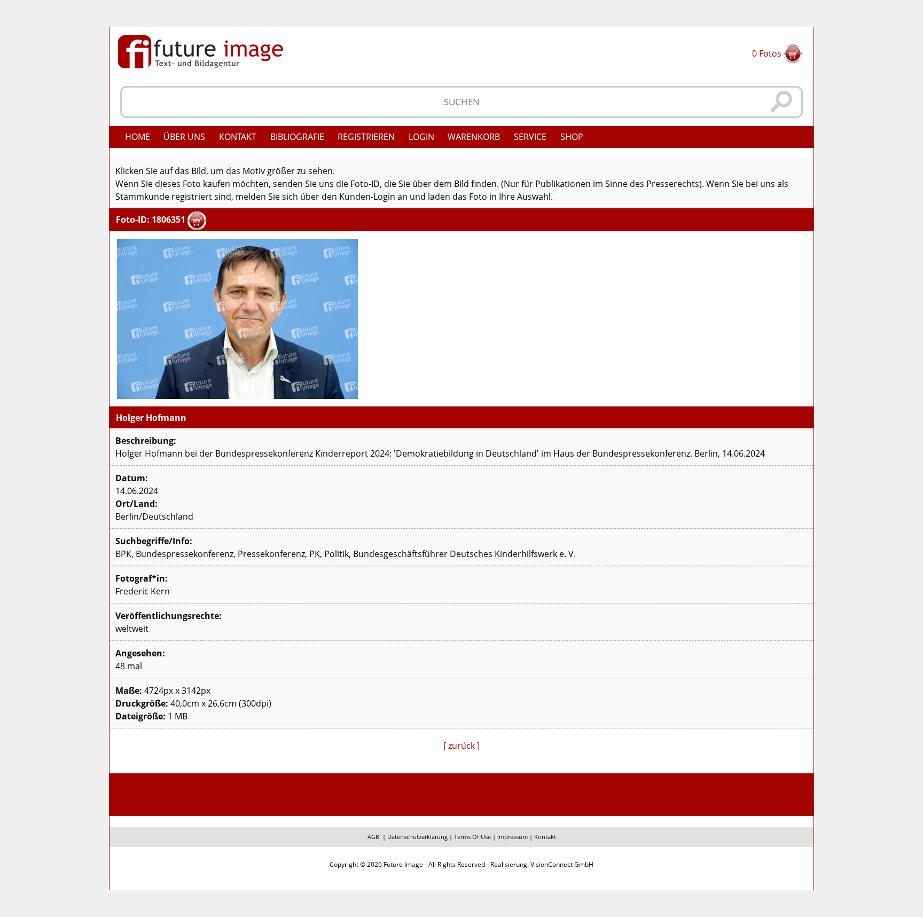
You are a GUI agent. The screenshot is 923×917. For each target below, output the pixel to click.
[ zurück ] (461, 745)
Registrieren (366, 137)
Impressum (512, 837)
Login (421, 137)
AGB (373, 837)
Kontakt (237, 137)
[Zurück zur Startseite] (200, 51)
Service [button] (530, 137)
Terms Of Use (472, 837)
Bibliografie (297, 137)
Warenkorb (474, 137)
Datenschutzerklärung (417, 837)
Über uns (184, 137)
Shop (571, 137)
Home (137, 137)
